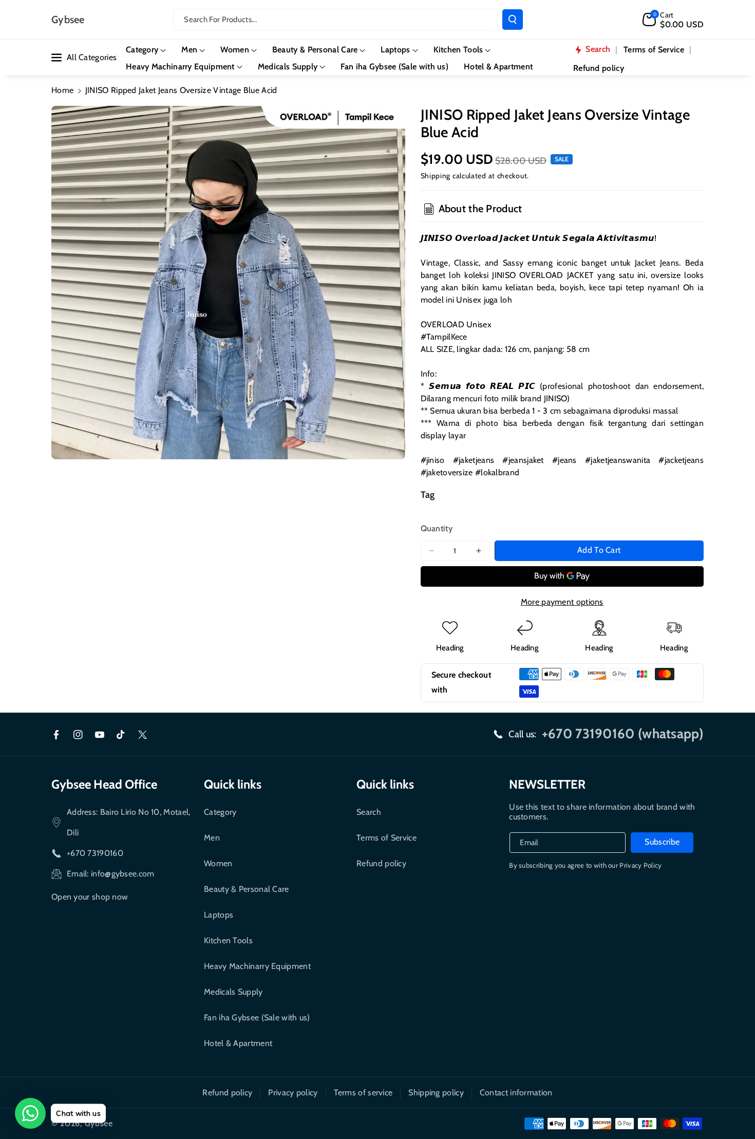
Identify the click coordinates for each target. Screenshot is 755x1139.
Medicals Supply (233, 992)
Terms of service (363, 1092)
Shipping (436, 175)
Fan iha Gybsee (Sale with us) (257, 1017)
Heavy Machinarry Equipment (257, 966)
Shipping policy (436, 1092)
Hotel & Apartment (238, 1043)
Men (212, 838)
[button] (673, 19)
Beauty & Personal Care (246, 889)
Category (220, 812)
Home (62, 90)
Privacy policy (292, 1092)
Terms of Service (386, 838)
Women (218, 863)
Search (368, 812)
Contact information (516, 1092)
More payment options (562, 602)
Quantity (436, 528)
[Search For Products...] (512, 19)
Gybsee (99, 1123)
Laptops (218, 915)
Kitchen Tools (228, 940)
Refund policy (381, 863)
